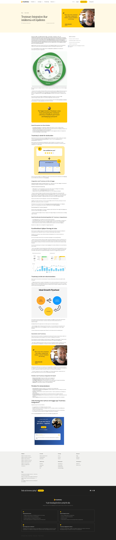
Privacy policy (35, 535)
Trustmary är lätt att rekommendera (74, 42)
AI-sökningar (47, 177)
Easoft (32, 45)
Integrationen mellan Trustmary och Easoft (38, 183)
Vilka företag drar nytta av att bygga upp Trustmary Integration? (76, 46)
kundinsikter (58, 205)
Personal (59, 457)
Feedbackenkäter (42, 457)
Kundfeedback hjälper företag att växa (74, 40)
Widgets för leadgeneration (25, 464)
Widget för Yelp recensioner (25, 458)
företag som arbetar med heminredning (41, 139)
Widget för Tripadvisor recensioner (26, 460)
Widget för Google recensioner (26, 455)
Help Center (30, 535)
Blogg (77, 455)
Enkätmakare (42, 458)
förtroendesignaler (34, 235)
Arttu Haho (54, 413)
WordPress (41, 463)
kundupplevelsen (34, 140)
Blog (22, 12)
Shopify (41, 466)
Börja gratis (41, 490)
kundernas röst (58, 139)
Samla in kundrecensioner (43, 455)
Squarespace (42, 465)
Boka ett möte (78, 465)
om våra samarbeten (37, 413)
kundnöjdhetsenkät (43, 189)
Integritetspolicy (60, 466)
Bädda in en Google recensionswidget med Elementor (29, 476)
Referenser (77, 457)
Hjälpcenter (78, 463)
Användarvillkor (60, 465)
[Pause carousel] (49, 444)
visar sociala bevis (41, 100)
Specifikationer (60, 463)
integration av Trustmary (47, 96)
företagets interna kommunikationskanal (52, 204)
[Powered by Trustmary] (43, 429)
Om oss (59, 455)
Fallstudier (77, 458)
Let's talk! (43, 427)
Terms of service (41, 535)
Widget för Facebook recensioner (26, 457)
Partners (59, 458)
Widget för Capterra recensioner (26, 461)
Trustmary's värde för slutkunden (74, 38)
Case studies (27, 12)
